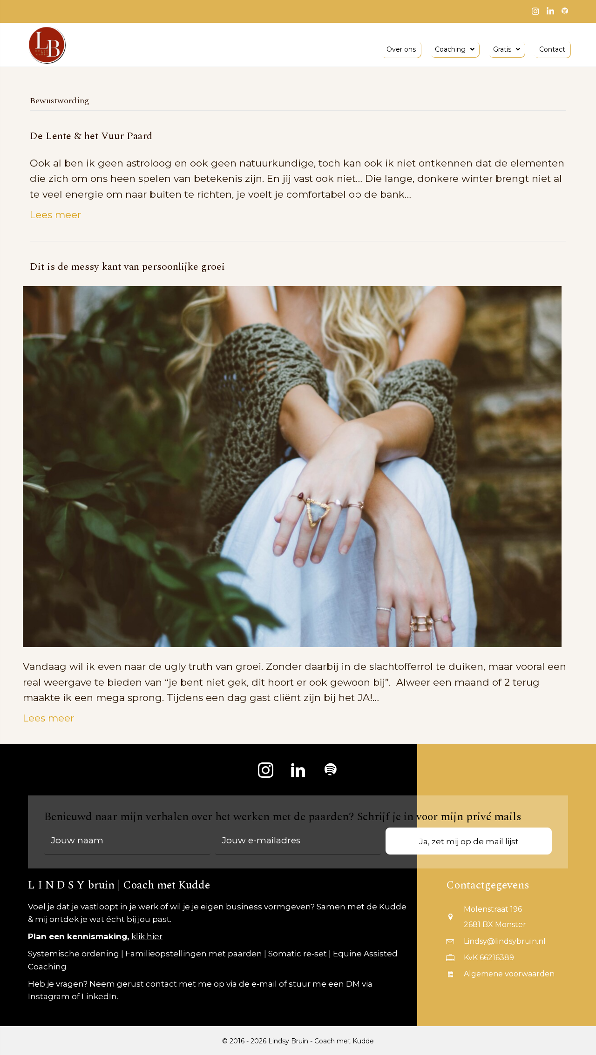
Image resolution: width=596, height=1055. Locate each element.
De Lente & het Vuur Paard (91, 136)
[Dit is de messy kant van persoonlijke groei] (292, 466)
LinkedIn (99, 996)
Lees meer (55, 214)
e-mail (264, 983)
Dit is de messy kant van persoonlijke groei (127, 266)
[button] (265, 770)
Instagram (49, 996)
